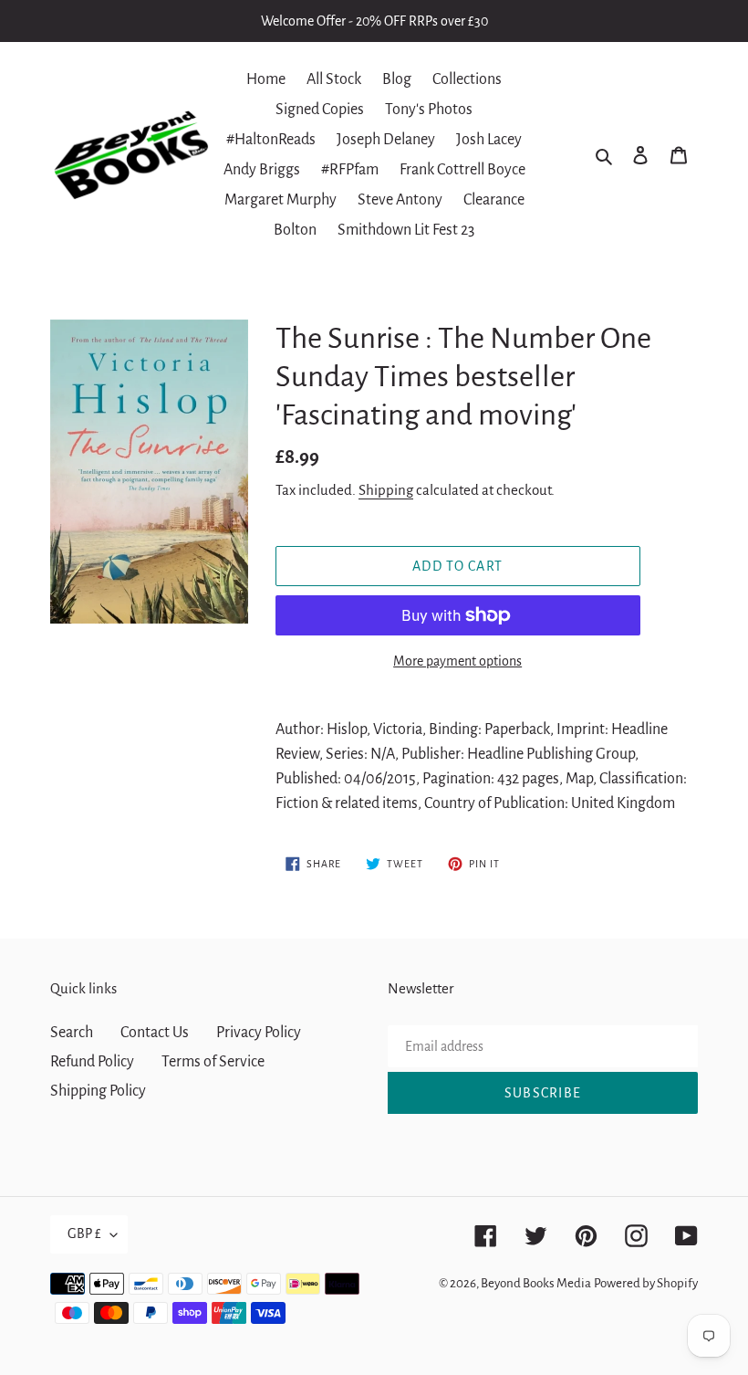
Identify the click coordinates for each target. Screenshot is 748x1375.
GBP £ (84, 1233)
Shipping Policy (98, 1091)
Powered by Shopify (646, 1283)
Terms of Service (213, 1062)
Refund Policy (92, 1062)
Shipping (385, 490)
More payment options (457, 661)
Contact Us (154, 1032)
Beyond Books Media (536, 1283)
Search (71, 1032)
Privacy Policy (258, 1032)
